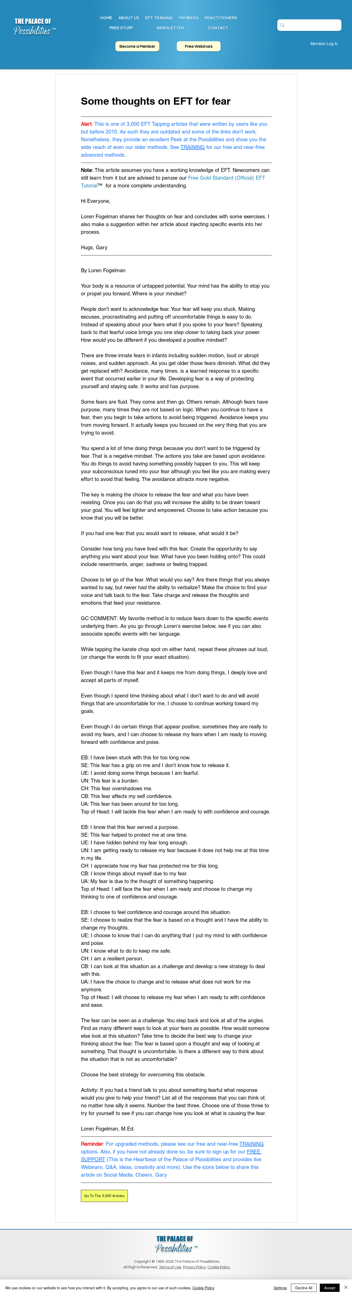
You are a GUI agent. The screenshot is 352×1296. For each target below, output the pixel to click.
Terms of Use (170, 1267)
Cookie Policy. (219, 1267)
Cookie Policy (203, 1287)
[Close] (346, 1288)
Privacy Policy (194, 1267)
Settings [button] (280, 1287)
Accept (329, 1287)
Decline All (303, 1287)
